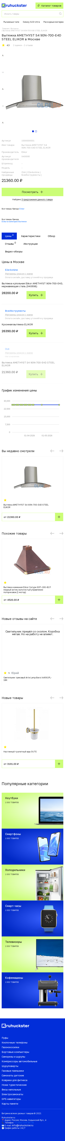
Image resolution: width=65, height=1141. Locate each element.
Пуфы (5, 1037)
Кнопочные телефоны (15, 1042)
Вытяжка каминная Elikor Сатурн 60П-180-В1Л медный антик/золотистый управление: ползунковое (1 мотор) (27, 590)
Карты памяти (10, 1103)
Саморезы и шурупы (13, 1056)
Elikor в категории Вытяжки (14, 221)
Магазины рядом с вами (19, 273)
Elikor (21, 209)
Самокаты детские (13, 1075)
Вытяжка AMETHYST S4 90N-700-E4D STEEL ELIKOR (26, 506)
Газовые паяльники (13, 1070)
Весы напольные (11, 1089)
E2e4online (11, 269)
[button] (52, 451)
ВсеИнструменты (15, 310)
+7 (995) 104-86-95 (24, 1122)
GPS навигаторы (11, 1099)
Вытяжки (14, 29)
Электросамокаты (12, 1094)
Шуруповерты (10, 1066)
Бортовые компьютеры (15, 1051)
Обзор (51, 236)
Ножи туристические (14, 1084)
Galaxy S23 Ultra (31, 22)
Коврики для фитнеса (14, 1080)
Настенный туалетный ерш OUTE (20, 751)
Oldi (7, 348)
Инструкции (31, 243)
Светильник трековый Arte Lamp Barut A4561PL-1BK (28, 678)
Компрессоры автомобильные (19, 1061)
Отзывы (9, 243)
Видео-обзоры (13, 251)
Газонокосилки (10, 1047)
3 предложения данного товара (37, 199)
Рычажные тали (11, 22)
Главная (5, 29)
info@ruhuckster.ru (22, 1125)
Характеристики (30, 236)
